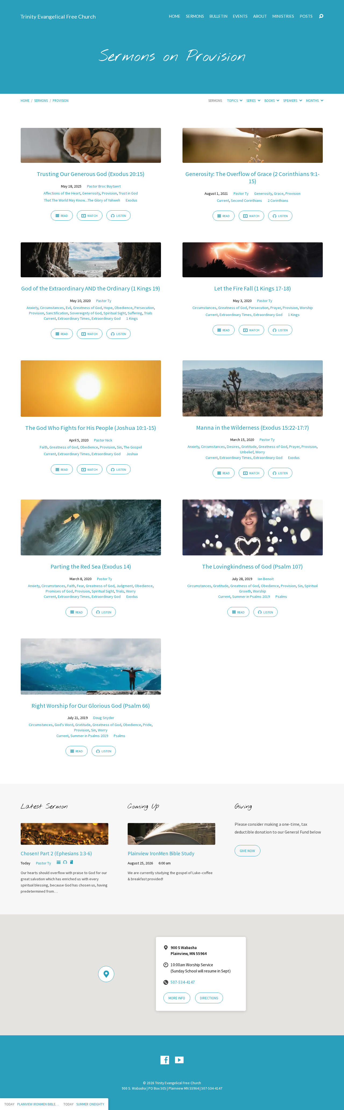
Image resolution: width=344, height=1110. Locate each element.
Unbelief (246, 452)
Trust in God (128, 193)
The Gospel (133, 447)
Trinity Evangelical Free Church (58, 16)
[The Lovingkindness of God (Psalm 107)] (252, 551)
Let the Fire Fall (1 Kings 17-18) (252, 288)
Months (313, 100)
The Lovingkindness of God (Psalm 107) (252, 566)
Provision (61, 100)
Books (269, 100)
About (260, 16)
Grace (279, 193)
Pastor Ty (241, 193)
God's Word (64, 724)
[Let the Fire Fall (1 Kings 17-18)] (252, 273)
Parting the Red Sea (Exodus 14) (91, 566)
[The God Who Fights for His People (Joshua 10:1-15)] (91, 412)
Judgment (124, 585)
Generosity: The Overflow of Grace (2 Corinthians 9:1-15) (252, 177)
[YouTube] (179, 1060)
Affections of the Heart (62, 193)
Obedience (123, 307)
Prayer (275, 307)
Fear (80, 585)
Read (64, 216)
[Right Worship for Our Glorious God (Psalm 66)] (91, 690)
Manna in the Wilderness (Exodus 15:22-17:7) (252, 427)
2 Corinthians (278, 200)
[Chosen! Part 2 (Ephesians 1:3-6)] (64, 841)
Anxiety (32, 307)
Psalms (281, 596)
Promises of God (59, 591)
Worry (260, 452)
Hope (108, 307)
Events (240, 16)
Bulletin (218, 16)
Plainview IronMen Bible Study (161, 853)
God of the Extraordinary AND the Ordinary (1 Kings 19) (90, 288)
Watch (92, 216)
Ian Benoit (266, 578)
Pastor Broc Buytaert (104, 186)
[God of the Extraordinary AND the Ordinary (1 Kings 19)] (91, 273)
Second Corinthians (246, 200)
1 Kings (132, 318)
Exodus (131, 200)
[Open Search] (321, 16)
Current (223, 200)
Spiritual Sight (114, 313)
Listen (121, 216)
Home (174, 16)
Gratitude (249, 446)
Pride (147, 724)
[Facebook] (164, 1060)
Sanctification (57, 313)
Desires (233, 446)
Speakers (290, 100)
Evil (68, 307)
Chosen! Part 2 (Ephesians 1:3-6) (56, 853)
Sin (119, 447)
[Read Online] (58, 862)
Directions (209, 998)
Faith (44, 447)
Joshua (132, 453)
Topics (233, 100)
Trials (148, 313)
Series (251, 100)
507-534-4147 (183, 982)
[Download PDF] (71, 862)
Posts (306, 16)
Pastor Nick (103, 440)
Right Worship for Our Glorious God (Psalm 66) (90, 705)
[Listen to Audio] (65, 862)
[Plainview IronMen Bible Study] (171, 841)
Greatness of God (87, 307)
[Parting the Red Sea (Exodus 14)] (91, 551)
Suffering (135, 313)
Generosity (91, 193)
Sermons (195, 16)
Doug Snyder (103, 717)
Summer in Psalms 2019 (251, 596)
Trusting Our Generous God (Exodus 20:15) (91, 174)
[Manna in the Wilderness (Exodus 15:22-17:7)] (252, 412)
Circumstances (52, 307)
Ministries (283, 16)
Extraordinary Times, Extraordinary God (89, 318)
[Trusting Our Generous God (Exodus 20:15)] (91, 159)
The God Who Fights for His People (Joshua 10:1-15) (90, 428)
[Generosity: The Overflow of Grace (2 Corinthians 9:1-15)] (252, 159)
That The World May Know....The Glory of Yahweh (82, 200)
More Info (177, 998)
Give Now (247, 851)
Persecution (144, 307)
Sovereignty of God (86, 313)
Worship (306, 307)
